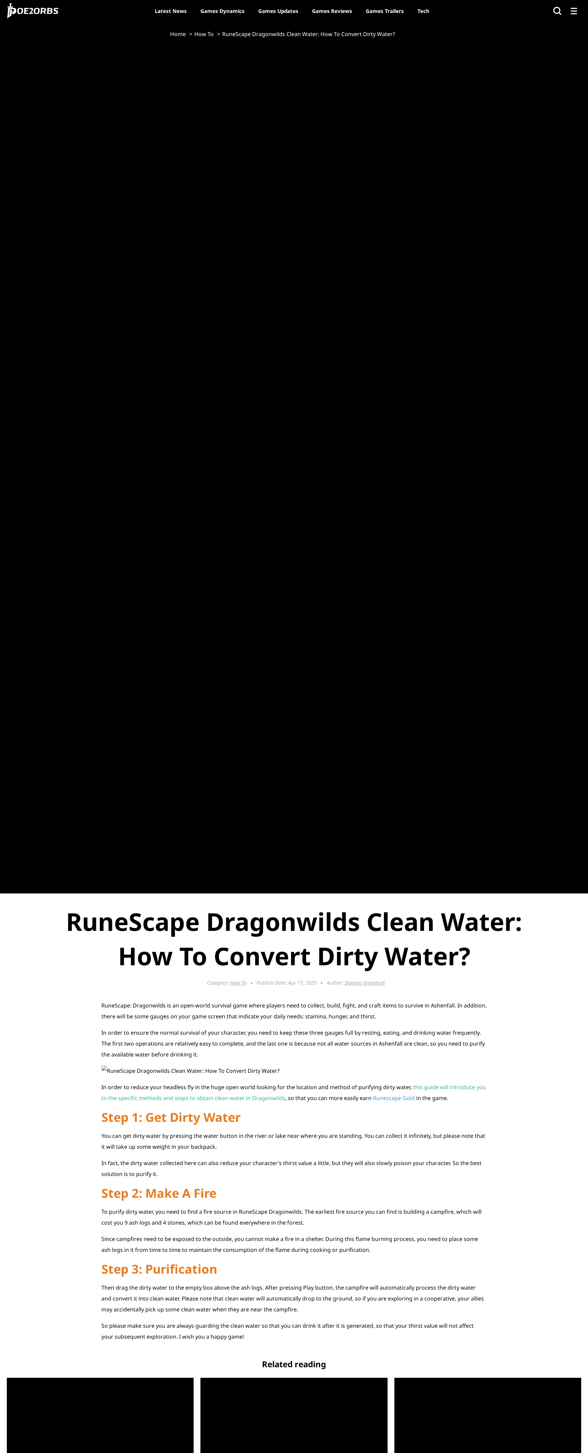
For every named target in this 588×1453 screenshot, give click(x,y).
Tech (423, 10)
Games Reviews (332, 10)
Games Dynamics (222, 10)
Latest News (171, 10)
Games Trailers (385, 10)
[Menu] (574, 11)
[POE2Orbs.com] (33, 11)
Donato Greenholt (365, 982)
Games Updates (278, 10)
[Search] (557, 11)
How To (238, 982)
